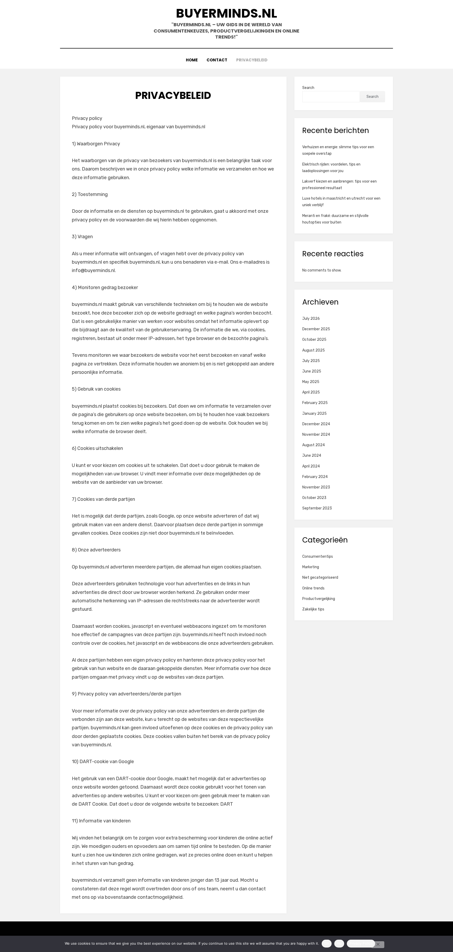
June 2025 (311, 371)
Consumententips (317, 556)
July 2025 (311, 361)
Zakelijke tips (313, 609)
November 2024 (316, 434)
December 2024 (316, 424)
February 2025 (315, 403)
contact (217, 60)
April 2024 (311, 466)
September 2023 (317, 508)
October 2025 (314, 339)
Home (192, 60)
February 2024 (315, 477)
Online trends (313, 588)
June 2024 (311, 455)
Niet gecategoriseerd (320, 577)
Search (308, 88)
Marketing (310, 567)
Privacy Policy (361, 943)
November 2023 (316, 487)
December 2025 (316, 329)
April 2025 (311, 392)
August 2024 (313, 445)
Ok (326, 943)
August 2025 (313, 350)
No (339, 943)
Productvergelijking (318, 599)
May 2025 (310, 382)
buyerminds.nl (226, 13)
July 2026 (311, 318)
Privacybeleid (251, 60)
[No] (377, 944)
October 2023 (314, 498)
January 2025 (314, 413)
